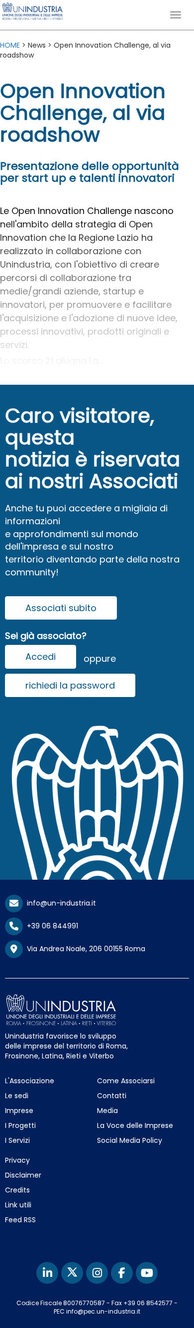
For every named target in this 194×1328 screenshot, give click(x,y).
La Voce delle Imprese (135, 1125)
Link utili (18, 1205)
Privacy (17, 1160)
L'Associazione (29, 1081)
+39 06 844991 (50, 926)
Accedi (40, 656)
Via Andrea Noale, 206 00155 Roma (84, 949)
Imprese (19, 1111)
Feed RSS (20, 1220)
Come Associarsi (126, 1081)
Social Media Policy (129, 1140)
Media (107, 1111)
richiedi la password (70, 685)
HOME (10, 45)
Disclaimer (23, 1175)
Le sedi (16, 1096)
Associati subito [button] (61, 608)
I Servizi (17, 1140)
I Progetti (20, 1125)
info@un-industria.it (59, 903)
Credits (17, 1190)
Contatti (111, 1096)
